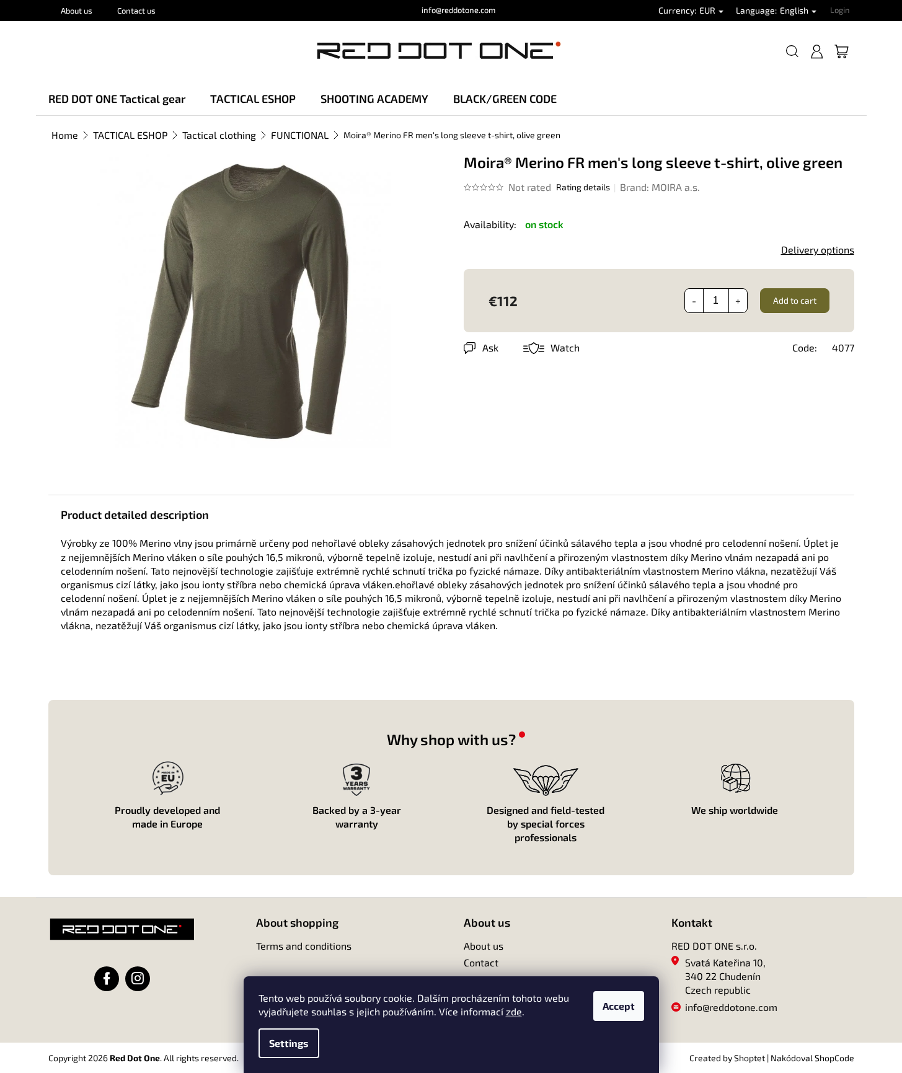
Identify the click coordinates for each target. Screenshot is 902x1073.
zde (514, 1011)
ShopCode (834, 1058)
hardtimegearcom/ (137, 978)
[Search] (792, 51)
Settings (289, 1043)
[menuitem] (117, 98)
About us (76, 10)
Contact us (136, 10)
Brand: (660, 187)
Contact (481, 962)
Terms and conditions (304, 946)
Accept (619, 1006)
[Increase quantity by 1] (737, 300)
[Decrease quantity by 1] (694, 300)
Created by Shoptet (727, 1058)
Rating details (583, 187)
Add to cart (794, 300)
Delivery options (817, 249)
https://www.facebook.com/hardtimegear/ (106, 978)
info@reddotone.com (731, 1007)
